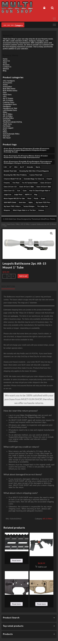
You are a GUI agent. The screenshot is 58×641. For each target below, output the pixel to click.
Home (3, 224)
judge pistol (18, 194)
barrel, (38, 167)
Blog (4, 71)
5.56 (5, 167)
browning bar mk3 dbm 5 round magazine (34, 171)
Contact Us (7, 67)
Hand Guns (11, 224)
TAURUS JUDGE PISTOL (12, 122)
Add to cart (23, 276)
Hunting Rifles (8, 118)
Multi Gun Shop (15, 219)
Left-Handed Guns (10, 110)
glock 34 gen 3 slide (26, 187)
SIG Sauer (7, 138)
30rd (15, 167)
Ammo (5, 85)
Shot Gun (6, 136)
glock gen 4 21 (9, 190)
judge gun (7, 194)
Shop (5, 63)
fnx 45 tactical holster (30, 183)
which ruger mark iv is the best (24, 210)
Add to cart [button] (42, 567)
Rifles (18, 224)
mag (35, 194)
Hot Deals (6, 126)
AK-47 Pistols (8, 99)
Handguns (7, 106)
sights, (30, 202)
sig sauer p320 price (43, 202)
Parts (5, 130)
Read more (16, 561)
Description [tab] (8, 286)
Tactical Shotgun (28, 206)
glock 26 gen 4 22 (10, 187)
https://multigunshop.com (30, 415)
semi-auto (22, 202)
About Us (6, 61)
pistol (29, 198)
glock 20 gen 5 (45, 183)
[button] (51, 233)
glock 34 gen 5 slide (43, 187)
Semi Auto (7, 120)
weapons (7, 210)
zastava (41, 210)
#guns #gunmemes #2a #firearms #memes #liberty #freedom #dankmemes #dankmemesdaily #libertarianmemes (26, 156)
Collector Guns (8, 102)
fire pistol (16, 183)
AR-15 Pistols (8, 100)
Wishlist (6, 69)
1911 (5, 97)
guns (25, 190)
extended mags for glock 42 (34, 179)
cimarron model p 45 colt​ (12, 179)
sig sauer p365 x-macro (12, 206)
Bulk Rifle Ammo (9, 89)
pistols (36, 198)
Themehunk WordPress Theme (43, 219)
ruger (43, 198)
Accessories (7, 83)
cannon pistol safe (35, 175)
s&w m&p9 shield (10, 202)
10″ (10, 167)
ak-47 (22, 167)
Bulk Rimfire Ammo (10, 91)
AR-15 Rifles (25, 224)
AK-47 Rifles (7, 114)
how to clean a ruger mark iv (39, 190)
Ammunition (7, 87)
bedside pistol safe (10, 171)
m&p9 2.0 (28, 194)
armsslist (30, 167)
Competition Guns (10, 104)
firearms (7, 183)
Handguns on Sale (10, 108)
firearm (49, 179)
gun (18, 190)
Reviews (6, 65)
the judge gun (42, 206)
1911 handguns (9, 81)
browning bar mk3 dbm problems (15, 175)
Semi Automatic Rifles (11, 134)
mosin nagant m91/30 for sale (14, 198)
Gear (5, 93)
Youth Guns (7, 124)
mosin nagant (8, 128)
